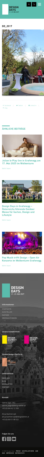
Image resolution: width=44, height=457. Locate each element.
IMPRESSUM (10, 453)
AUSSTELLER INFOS (28, 451)
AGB (3, 453)
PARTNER (5, 315)
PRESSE (18, 451)
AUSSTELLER (7, 312)
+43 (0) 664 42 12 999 (10, 408)
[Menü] (39, 4)
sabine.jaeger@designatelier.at (14, 405)
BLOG (4, 381)
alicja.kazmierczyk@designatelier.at (15, 417)
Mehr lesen (6, 168)
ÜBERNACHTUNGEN (9, 318)
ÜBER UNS (6, 378)
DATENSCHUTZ (19, 453)
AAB (36, 451)
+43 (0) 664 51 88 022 (10, 419)
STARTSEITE (6, 309)
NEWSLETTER (7, 384)
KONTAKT (5, 387)
